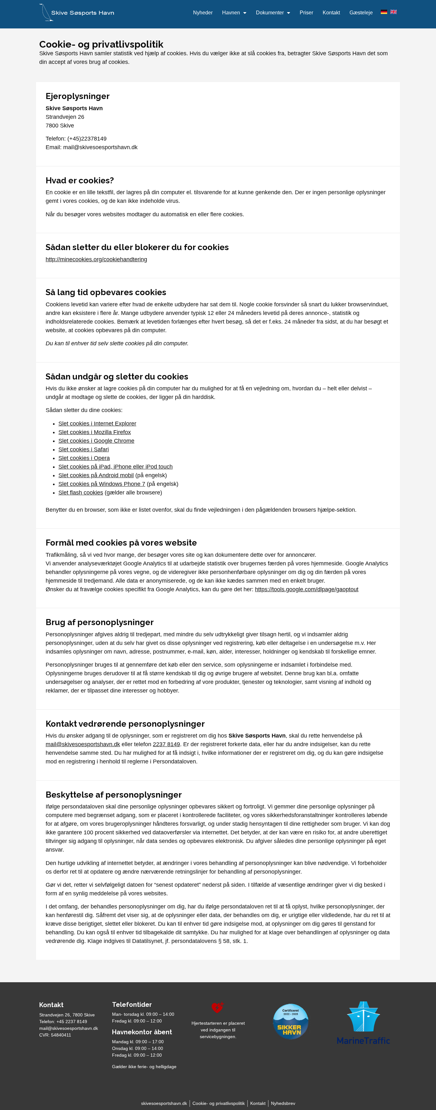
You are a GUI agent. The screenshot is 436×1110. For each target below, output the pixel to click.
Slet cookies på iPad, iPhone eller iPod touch (115, 466)
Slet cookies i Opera (84, 458)
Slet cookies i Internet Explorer (97, 423)
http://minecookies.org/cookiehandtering (96, 259)
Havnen (231, 12)
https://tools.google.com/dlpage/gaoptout (306, 589)
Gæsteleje (361, 12)
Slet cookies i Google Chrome (96, 441)
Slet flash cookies (80, 492)
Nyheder (203, 12)
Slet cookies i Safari (83, 449)
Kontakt (331, 12)
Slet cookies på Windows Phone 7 (101, 484)
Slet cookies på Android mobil (96, 475)
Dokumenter (270, 12)
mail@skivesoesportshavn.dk (83, 744)
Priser (306, 12)
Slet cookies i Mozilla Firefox (94, 432)
